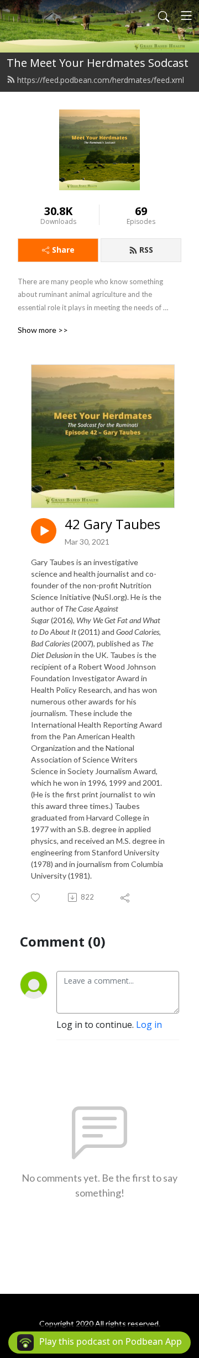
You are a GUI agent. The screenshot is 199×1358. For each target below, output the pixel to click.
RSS (146, 249)
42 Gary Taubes (112, 524)
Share (63, 249)
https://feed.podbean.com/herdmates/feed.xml (100, 80)
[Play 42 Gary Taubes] (43, 531)
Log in (149, 1024)
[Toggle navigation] (186, 15)
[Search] (164, 15)
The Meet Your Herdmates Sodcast (97, 62)
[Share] (125, 897)
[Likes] (36, 897)
